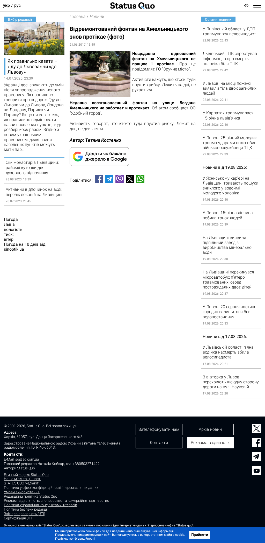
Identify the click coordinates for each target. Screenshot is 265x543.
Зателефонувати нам (158, 429)
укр (6, 5)
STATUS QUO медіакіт (21, 483)
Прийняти (199, 535)
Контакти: (14, 454)
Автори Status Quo (19, 468)
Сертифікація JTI (18, 518)
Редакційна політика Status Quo (30, 496)
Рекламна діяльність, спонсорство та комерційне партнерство (56, 500)
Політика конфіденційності (75, 538)
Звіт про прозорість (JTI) (24, 514)
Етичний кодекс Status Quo (26, 475)
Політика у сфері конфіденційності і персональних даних (51, 487)
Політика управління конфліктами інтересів (40, 505)
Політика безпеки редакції (26, 509)
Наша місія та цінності (22, 479)
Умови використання (22, 492)
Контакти (159, 442)
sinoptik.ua (14, 249)
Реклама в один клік (210, 442)
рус (17, 5)
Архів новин (210, 429)
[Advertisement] (133, 204)
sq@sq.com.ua (27, 459)
